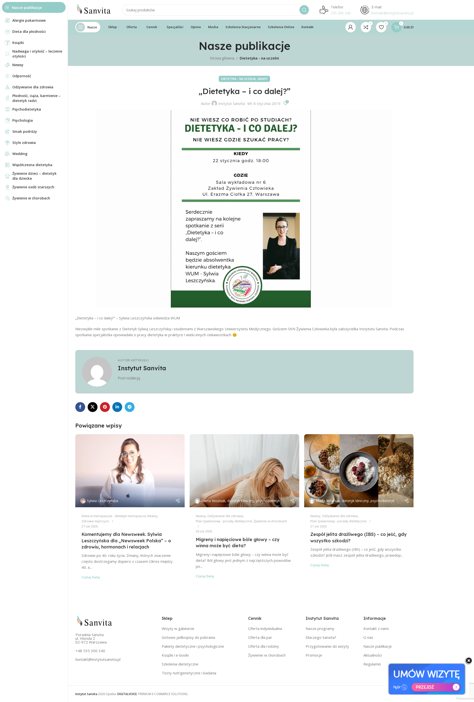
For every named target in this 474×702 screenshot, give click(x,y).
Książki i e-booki (175, 655)
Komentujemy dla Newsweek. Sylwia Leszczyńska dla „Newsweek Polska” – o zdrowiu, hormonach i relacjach (126, 540)
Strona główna (222, 58)
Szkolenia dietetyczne (180, 664)
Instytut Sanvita (231, 103)
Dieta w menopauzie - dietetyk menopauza (113, 516)
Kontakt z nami (376, 628)
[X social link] (93, 407)
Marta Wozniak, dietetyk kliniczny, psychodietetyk (240, 500)
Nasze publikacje (377, 646)
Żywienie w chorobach (270, 521)
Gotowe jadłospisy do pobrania (188, 637)
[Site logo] (93, 9)
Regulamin (372, 664)
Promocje (314, 655)
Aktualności (372, 655)
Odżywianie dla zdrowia (225, 516)
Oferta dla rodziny (263, 646)
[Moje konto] (350, 27)
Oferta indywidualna (265, 628)
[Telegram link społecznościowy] (130, 407)
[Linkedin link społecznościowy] (117, 407)
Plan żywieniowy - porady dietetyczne (224, 521)
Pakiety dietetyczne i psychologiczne (193, 646)
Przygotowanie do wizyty (327, 646)
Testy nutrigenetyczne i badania (189, 672)
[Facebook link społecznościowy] (80, 407)
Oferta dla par (260, 637)
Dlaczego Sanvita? (321, 637)
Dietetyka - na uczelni (259, 58)
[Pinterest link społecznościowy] (105, 407)
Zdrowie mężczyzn (95, 521)
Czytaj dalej (90, 577)
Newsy (263, 79)
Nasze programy (320, 628)
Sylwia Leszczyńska (102, 500)
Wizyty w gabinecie (178, 628)
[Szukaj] (304, 10)
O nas (368, 637)
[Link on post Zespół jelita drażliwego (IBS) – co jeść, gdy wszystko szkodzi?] (359, 470)
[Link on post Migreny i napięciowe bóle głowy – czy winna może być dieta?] (244, 470)
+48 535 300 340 (90, 650)
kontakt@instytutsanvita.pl (98, 659)
